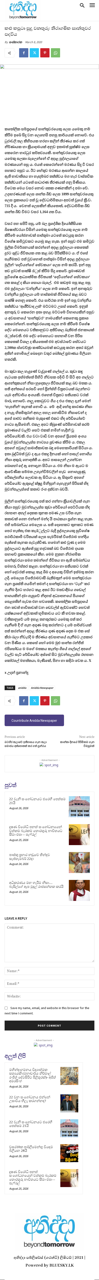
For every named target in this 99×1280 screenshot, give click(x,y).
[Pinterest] (45, 52)
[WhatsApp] (55, 52)
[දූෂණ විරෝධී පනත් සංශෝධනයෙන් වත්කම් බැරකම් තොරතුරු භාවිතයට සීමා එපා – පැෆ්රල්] (79, 834)
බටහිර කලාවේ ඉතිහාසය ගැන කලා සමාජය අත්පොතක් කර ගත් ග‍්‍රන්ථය (26, 744)
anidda (22, 687)
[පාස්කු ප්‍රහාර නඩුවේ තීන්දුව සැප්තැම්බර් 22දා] (79, 862)
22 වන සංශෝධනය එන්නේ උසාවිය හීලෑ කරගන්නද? (29, 1099)
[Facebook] (23, 52)
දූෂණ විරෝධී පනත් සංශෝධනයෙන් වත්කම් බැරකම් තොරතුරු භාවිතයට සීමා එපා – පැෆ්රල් (35, 830)
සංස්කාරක (15, 42)
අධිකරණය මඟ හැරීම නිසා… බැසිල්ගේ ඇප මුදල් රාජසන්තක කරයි (36, 884)
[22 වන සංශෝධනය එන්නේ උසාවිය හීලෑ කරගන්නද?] (69, 1103)
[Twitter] (34, 52)
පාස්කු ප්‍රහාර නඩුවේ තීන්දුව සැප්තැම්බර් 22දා (29, 857)
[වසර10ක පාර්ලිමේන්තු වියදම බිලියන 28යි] (69, 1153)
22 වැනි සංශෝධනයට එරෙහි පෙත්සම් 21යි (30, 1124)
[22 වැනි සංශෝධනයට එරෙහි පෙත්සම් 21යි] (79, 806)
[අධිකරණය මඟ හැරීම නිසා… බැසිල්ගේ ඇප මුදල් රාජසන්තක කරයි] (79, 890)
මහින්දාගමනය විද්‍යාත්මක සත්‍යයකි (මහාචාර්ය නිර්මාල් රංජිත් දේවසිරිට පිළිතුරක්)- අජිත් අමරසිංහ (32, 1075)
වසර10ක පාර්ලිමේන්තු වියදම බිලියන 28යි (31, 1149)
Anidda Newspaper (42, 687)
